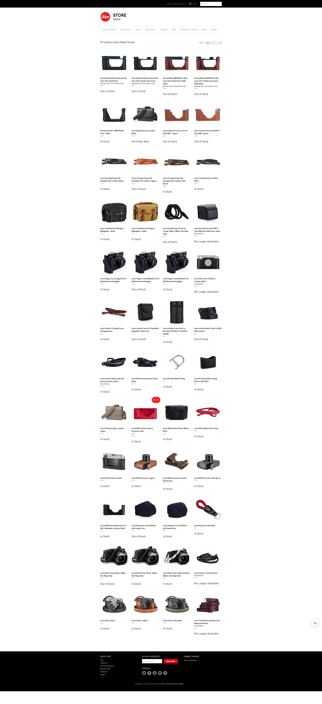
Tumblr (165, 673)
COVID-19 (103, 663)
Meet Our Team (105, 669)
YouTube (155, 673)
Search (102, 675)
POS (162, 684)
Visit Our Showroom (107, 666)
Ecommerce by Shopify (175, 684)
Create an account (179, 4)
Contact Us (104, 672)
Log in (169, 4)
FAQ (101, 660)
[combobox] (211, 4)
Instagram (160, 673)
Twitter (144, 673)
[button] (315, 623)
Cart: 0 (195, 4)
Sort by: (201, 43)
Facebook (149, 673)
